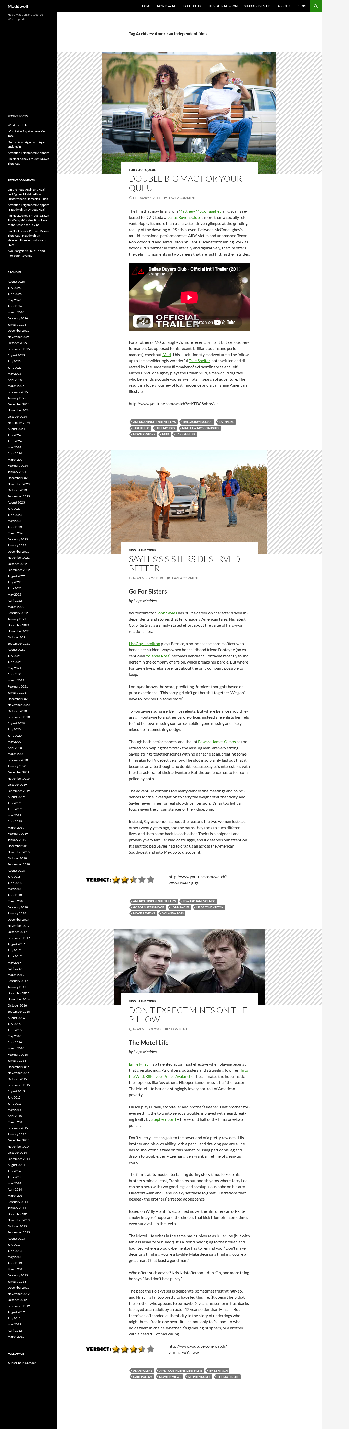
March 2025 (16, 386)
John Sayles (167, 612)
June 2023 (15, 515)
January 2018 (17, 913)
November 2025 (19, 337)
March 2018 (16, 901)
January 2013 (17, 1281)
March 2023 (16, 533)
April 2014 (15, 1189)
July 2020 (14, 729)
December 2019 (18, 772)
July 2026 (14, 288)
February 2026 (18, 318)
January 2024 (17, 472)
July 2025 (14, 361)
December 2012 (18, 1287)
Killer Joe (153, 1076)
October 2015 (17, 1079)
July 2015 (14, 1097)
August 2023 (16, 502)
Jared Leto (141, 428)
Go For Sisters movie (148, 907)
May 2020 (14, 742)
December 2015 (18, 1067)
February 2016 (18, 1054)
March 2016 (16, 1048)
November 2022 (19, 557)
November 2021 (19, 631)
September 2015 (19, 1085)
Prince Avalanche (178, 1076)
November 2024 (19, 410)
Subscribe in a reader (22, 1363)
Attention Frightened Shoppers (28, 153)
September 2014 (19, 1159)
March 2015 (16, 1122)
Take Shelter (199, 360)
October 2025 (17, 343)
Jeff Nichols (166, 428)
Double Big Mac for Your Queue (185, 183)
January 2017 (17, 987)
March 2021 (16, 680)
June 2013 (15, 1251)
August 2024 (16, 429)
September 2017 (19, 938)
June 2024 (15, 441)
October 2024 (17, 416)
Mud (166, 354)
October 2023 (17, 490)
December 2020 (18, 699)
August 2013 (16, 1238)
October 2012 (17, 1300)
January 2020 (17, 766)
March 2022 (16, 607)
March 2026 (16, 312)
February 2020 (18, 760)
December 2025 (18, 331)
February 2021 (18, 686)
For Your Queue (142, 170)
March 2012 (16, 1337)
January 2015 (17, 1134)
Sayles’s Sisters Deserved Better (184, 563)
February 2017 (18, 981)
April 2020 (15, 748)
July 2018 (14, 876)
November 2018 (19, 852)
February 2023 (18, 539)
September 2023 (19, 496)
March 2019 (16, 827)
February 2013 (18, 1275)
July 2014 (14, 1171)
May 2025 (14, 373)
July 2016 (14, 1024)
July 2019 (14, 803)
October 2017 (17, 932)
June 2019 (15, 809)
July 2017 (14, 950)
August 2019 (16, 797)
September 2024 (19, 423)
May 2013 (14, 1257)
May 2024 (14, 447)
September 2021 (19, 643)
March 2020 (16, 754)
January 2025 (17, 398)
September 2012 (19, 1306)
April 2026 (15, 306)
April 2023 (15, 527)
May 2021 (14, 668)
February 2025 (18, 392)
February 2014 (18, 1202)
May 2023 (14, 521)
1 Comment (178, 1029)
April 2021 (15, 674)
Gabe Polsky (142, 1376)
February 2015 (18, 1128)
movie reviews (144, 434)
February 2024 (18, 465)
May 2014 (14, 1183)
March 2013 (16, 1269)
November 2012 (19, 1294)
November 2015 (19, 1073)
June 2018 (15, 883)
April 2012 (15, 1330)
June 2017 (15, 956)
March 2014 (16, 1195)
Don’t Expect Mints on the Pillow (188, 1014)
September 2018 (19, 864)
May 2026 (14, 300)
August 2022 (16, 576)
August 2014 (16, 1165)
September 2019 (19, 791)
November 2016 (19, 999)
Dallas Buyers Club (183, 217)
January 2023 (17, 545)
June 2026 (15, 294)
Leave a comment (182, 198)
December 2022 (18, 551)
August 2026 (16, 281)
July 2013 (14, 1245)
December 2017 (18, 919)
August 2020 (16, 723)
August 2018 (16, 870)
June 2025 (15, 367)
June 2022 (15, 588)
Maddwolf (18, 6)
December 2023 (18, 478)
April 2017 (15, 968)
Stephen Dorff (163, 1119)
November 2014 (19, 1146)
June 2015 (15, 1103)
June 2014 (15, 1177)
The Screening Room (222, 6)
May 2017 (14, 962)
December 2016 (18, 993)
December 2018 (18, 846)
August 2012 (16, 1312)
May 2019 (14, 815)
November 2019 (19, 778)
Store (302, 6)
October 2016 (17, 1005)
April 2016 (15, 1042)
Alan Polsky (142, 1370)
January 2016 (17, 1060)
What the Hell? (17, 125)
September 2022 (19, 570)
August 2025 (16, 355)
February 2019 (18, 834)
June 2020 (15, 735)
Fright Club (192, 6)
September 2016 (19, 1011)
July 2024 (14, 435)
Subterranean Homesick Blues (28, 199)
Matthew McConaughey (200, 211)
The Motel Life (228, 1376)
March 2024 (16, 459)
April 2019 (15, 821)
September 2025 (19, 349)
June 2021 (15, 662)
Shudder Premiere (257, 6)
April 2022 (15, 600)
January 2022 (17, 619)
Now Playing (166, 6)
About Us (284, 6)
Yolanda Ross (157, 655)
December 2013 (18, 1214)
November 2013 (19, 1220)
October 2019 (17, 784)
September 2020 (19, 717)
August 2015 (16, 1091)
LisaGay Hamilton (144, 643)
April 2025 (15, 380)
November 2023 (19, 484)
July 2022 (14, 582)
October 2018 (17, 858)
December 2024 (18, 404)
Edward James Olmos (216, 741)
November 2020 (19, 705)
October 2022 (17, 564)
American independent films (154, 422)
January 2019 (17, 840)
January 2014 (17, 1208)
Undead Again (37, 209)
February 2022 (18, 613)
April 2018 (15, 895)
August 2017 (16, 944)
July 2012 (14, 1318)
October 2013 (17, 1226)
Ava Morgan (16, 251)
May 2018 (14, 889)
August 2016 (16, 1018)
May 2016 (14, 1036)
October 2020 (17, 711)
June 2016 (15, 1030)
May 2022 (14, 594)
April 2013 (15, 1263)
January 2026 (17, 324)
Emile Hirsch (140, 1063)
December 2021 (18, 625)
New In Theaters (142, 550)
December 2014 (18, 1140)
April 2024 (15, 453)
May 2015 (14, 1110)
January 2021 (17, 692)
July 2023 (14, 508)
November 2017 (19, 926)
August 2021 (16, 649)
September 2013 (19, 1232)
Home (146, 6)
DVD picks (226, 422)
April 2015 (15, 1116)
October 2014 (17, 1152)
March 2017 (16, 975)
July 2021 (14, 656)
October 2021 (17, 637)
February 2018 (18, 907)
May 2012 (14, 1324)
